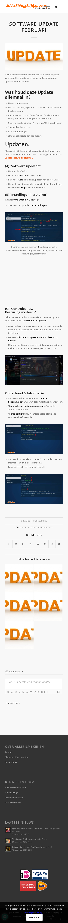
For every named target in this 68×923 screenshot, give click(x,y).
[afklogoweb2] (28, 6)
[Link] (38, 692)
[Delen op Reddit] (52, 544)
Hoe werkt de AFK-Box (15, 787)
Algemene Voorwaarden (16, 757)
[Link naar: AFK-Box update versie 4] (19, 635)
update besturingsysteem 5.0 (19, 157)
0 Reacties (25, 521)
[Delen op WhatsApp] (23, 544)
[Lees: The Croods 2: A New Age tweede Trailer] (8, 841)
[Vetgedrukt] (8, 692)
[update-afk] (34, 56)
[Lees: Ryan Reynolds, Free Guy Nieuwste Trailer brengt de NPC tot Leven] (8, 830)
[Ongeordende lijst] (27, 692)
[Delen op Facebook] (8, 544)
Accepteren (34, 917)
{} (42, 691)
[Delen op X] (16, 544)
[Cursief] (12, 692)
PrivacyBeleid (11, 762)
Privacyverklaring (33, 912)
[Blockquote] (31, 692)
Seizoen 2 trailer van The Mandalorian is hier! (32, 847)
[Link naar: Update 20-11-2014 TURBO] (19, 606)
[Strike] (19, 692)
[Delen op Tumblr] (44, 544)
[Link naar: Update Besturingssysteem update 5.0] (48, 578)
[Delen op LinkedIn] (37, 544)
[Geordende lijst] (23, 692)
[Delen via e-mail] (59, 544)
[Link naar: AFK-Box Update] (19, 578)
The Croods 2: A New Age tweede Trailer (29, 839)
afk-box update (29, 527)
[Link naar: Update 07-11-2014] (48, 606)
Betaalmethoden (13, 802)
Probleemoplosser (14, 797)
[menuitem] (46, 6)
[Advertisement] (34, 281)
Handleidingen (12, 792)
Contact (8, 752)
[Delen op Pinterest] (30, 544)
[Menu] (45, 6)
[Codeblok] (35, 692)
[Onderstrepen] (16, 692)
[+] (46, 691)
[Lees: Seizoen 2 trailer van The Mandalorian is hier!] (8, 849)
